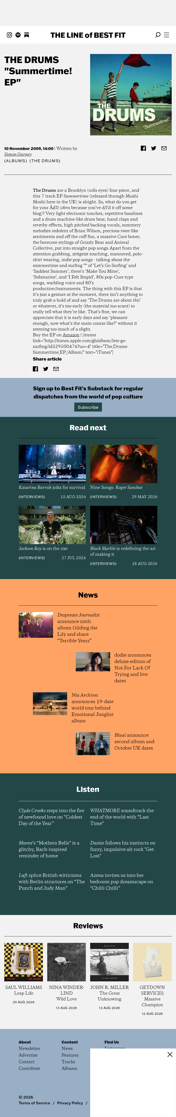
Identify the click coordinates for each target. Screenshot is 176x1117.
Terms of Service (34, 1102)
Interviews (32, 497)
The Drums (31, 59)
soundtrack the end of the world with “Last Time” (122, 817)
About (25, 1042)
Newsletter (29, 1049)
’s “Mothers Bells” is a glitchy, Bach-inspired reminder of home (49, 849)
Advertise (28, 1055)
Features (70, 1055)
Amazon (71, 335)
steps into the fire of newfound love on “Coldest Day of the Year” (51, 817)
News (67, 1049)
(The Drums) (45, 160)
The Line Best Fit (88, 35)
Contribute (29, 1069)
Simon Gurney (18, 154)
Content (70, 1042)
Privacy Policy (70, 1102)
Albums (16, 160)
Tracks (68, 1062)
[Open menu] (166, 35)
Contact (27, 1062)
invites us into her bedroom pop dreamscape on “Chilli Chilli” (121, 882)
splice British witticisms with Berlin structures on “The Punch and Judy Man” (52, 882)
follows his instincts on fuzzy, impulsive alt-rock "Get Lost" (122, 849)
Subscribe (88, 407)
